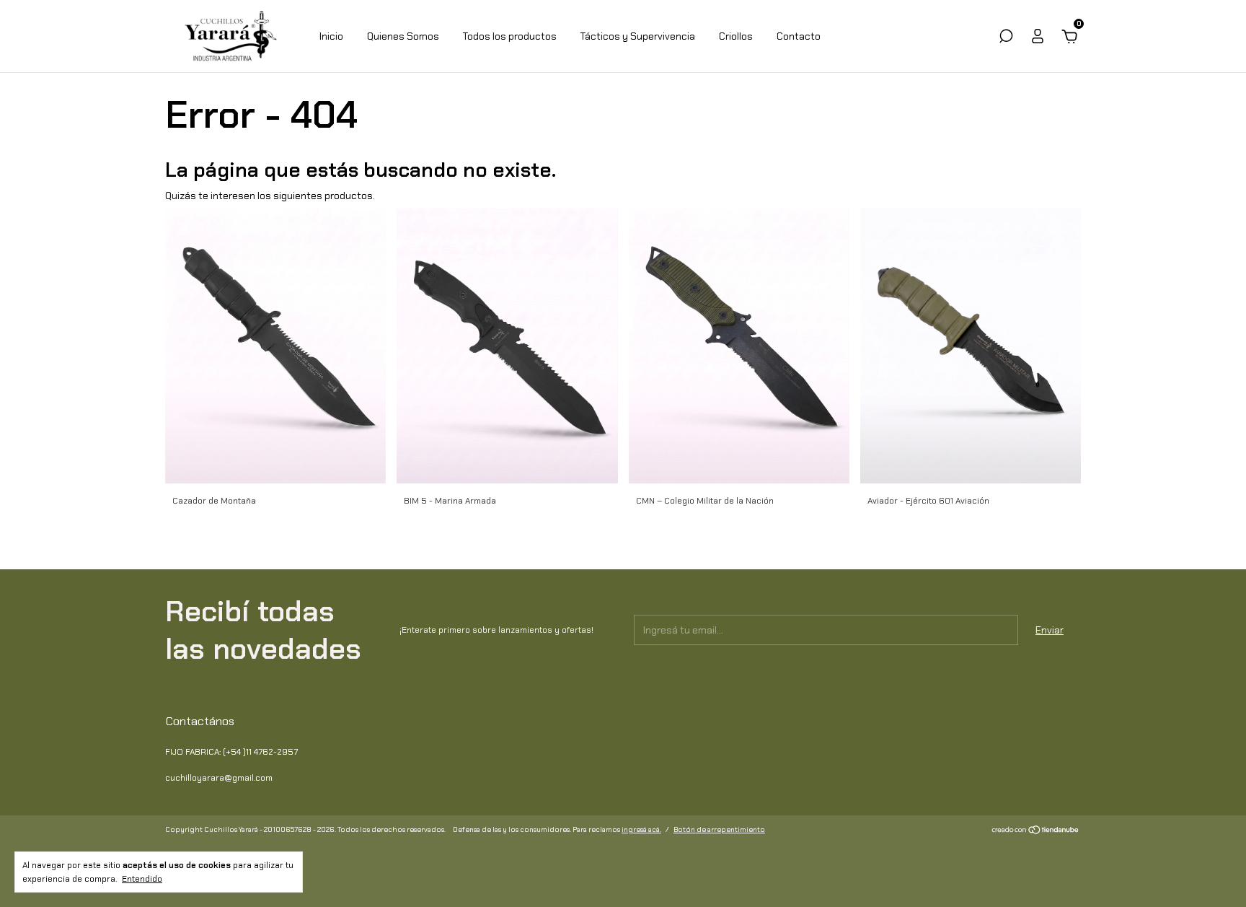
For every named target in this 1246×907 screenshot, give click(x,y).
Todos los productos (510, 36)
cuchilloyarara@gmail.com (219, 778)
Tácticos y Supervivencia (637, 36)
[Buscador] (1006, 38)
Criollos (736, 36)
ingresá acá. (641, 829)
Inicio (331, 36)
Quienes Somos (403, 36)
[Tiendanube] (1036, 831)
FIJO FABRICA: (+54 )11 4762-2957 (231, 752)
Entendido (142, 879)
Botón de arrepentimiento (719, 829)
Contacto (799, 36)
